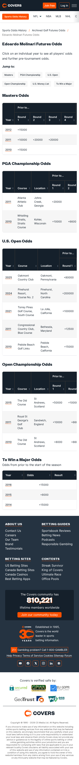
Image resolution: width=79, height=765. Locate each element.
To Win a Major (64, 83)
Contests (51, 559)
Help (9, 655)
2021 (8, 311)
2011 (8, 139)
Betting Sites (18, 559)
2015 (8, 402)
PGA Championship (30, 74)
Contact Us (13, 531)
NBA (48, 16)
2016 (8, 484)
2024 (8, 293)
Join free (49, 5)
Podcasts (48, 539)
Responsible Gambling (57, 544)
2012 (8, 129)
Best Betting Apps (17, 579)
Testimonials (13, 548)
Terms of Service (33, 655)
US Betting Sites (16, 565)
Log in (64, 5)
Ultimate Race (51, 574)
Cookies (48, 655)
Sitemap (59, 655)
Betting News (51, 535)
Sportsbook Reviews (56, 531)
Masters (8, 74)
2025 (8, 277)
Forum (68, 655)
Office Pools (50, 579)
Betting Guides (56, 524)
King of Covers (52, 570)
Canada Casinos (16, 574)
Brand (9, 544)
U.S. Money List (41, 83)
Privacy (17, 655)
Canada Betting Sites (19, 570)
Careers (10, 535)
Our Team (12, 539)
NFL (35, 16)
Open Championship (14, 83)
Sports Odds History (14, 30)
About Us (13, 524)
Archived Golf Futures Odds (48, 30)
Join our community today (39, 615)
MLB (58, 16)
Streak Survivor (52, 565)
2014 (8, 504)
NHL (68, 16)
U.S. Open (53, 74)
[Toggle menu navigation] (74, 5)
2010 (8, 149)
